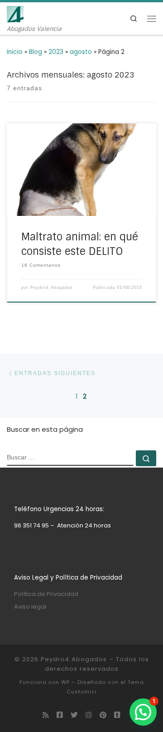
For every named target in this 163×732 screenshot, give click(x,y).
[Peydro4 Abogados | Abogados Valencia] (15, 13)
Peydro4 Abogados (51, 287)
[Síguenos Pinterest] (103, 715)
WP (65, 682)
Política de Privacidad (46, 594)
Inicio (15, 52)
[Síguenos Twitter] (74, 715)
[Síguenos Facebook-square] (60, 715)
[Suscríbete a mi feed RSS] (46, 715)
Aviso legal (30, 606)
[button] (143, 712)
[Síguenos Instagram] (89, 715)
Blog (35, 52)
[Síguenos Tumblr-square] (117, 715)
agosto (81, 52)
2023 (55, 52)
